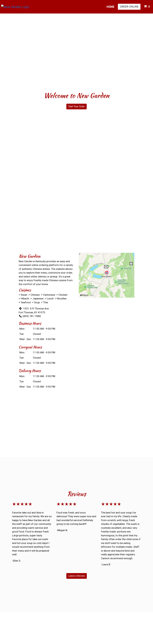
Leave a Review (76, 575)
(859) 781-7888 (32, 316)
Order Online (129, 6)
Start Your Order (76, 106)
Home (110, 6)
